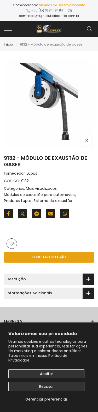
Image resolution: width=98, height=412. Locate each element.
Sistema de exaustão (52, 200)
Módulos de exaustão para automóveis (39, 194)
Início (8, 44)
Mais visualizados (41, 188)
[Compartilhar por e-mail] (50, 213)
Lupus (32, 173)
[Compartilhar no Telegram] (36, 213)
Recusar (46, 386)
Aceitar (46, 373)
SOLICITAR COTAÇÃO (49, 257)
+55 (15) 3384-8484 (47, 10)
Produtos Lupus (18, 200)
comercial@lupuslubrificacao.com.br (49, 16)
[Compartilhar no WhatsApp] (64, 213)
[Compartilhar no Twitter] (22, 213)
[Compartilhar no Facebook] (8, 213)
